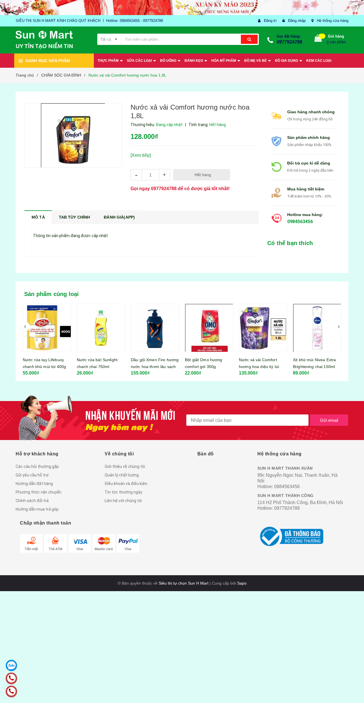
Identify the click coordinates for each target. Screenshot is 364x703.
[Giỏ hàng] (318, 39)
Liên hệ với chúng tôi (123, 500)
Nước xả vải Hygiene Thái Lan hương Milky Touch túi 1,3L (333, 366)
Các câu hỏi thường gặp (37, 466)
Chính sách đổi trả (32, 500)
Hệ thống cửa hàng (332, 20)
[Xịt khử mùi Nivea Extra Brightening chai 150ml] (280, 328)
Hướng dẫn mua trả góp (37, 509)
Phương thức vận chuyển (38, 492)
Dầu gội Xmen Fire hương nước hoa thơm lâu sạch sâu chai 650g (118, 366)
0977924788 (289, 42)
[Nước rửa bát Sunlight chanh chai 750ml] (64, 328)
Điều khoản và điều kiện (126, 483)
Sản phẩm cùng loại (51, 294)
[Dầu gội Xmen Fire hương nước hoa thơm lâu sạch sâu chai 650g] (118, 328)
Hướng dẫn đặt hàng (34, 483)
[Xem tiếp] (141, 155)
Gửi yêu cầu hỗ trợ (32, 475)
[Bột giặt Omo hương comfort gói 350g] (172, 328)
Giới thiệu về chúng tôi (125, 466)
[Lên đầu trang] (354, 688)
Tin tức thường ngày (123, 492)
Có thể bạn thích (290, 243)
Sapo (242, 583)
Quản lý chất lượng (122, 475)
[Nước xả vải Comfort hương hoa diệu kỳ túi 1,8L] (226, 328)
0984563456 (300, 221)
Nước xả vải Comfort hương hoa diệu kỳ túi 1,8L (222, 366)
